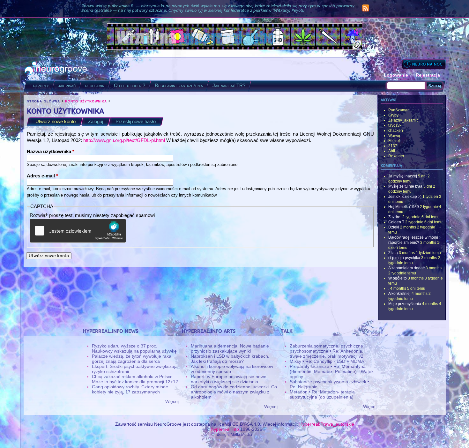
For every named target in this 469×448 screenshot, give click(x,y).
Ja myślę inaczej (402, 176)
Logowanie (396, 75)
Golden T (396, 222)
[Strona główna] (56, 68)
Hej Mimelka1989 (403, 207)
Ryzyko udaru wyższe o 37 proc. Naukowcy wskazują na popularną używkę (134, 348)
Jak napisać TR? (228, 85)
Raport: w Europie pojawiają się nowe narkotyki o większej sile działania (228, 379)
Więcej (172, 401)
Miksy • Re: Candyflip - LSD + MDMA (327, 361)
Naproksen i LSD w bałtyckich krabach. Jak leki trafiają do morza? (230, 359)
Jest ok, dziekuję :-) (404, 196)
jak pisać (67, 85)
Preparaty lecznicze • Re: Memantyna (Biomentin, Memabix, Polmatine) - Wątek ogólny (332, 371)
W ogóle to (397, 278)
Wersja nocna (424, 64)
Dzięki (393, 227)
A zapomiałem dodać (406, 268)
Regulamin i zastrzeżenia (179, 85)
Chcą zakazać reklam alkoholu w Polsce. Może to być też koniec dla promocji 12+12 (135, 379)
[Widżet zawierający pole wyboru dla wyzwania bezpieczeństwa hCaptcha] (78, 231)
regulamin (94, 85)
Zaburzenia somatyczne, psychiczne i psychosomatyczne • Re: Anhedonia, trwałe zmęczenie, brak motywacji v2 (327, 351)
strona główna (43, 100)
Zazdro (394, 217)
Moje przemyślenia (404, 304)
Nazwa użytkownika (50, 151)
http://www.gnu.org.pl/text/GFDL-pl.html (124, 140)
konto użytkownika (86, 100)
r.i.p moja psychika (404, 258)
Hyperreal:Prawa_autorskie (326, 424)
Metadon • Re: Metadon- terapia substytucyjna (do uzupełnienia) (322, 394)
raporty (41, 85)
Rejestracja (428, 75)
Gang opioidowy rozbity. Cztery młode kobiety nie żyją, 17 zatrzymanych (130, 389)
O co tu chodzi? (129, 85)
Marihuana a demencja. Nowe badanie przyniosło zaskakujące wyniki (230, 348)
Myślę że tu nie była (405, 186)
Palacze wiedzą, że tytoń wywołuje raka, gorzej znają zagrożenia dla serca (132, 359)
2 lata (393, 252)
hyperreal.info (225, 429)
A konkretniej (399, 293)
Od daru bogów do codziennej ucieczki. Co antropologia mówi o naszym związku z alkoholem (234, 391)
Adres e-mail (42, 175)
